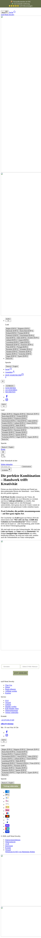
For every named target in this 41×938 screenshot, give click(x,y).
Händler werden (10, 706)
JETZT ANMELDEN (20, 673)
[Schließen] (3, 381)
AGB (7, 844)
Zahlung (8, 705)
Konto (3, 449)
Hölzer (7, 687)
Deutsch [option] (8, 366)
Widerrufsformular (11, 710)
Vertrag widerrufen (11, 712)
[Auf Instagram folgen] (6, 400)
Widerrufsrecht (10, 842)
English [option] (15, 366)
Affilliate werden (11, 691)
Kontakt (8, 848)
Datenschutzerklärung (12, 840)
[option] (11, 328)
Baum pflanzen (10, 689)
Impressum (9, 846)
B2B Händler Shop (12, 708)
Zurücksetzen (26, 466)
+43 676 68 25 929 (7, 720)
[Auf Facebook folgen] (6, 397)
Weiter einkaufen (7, 464)
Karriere (8, 693)
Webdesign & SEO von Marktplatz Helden (20, 852)
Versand (8, 703)
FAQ (7, 701)
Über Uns (8, 685)
